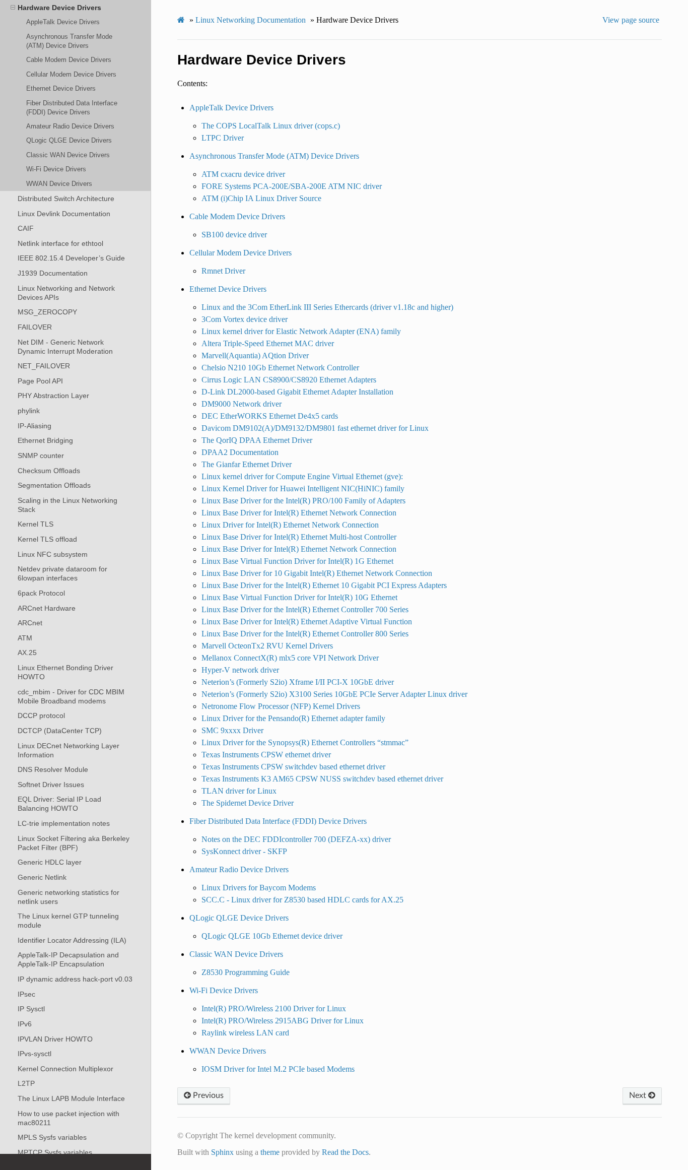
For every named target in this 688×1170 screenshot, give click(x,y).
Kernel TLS (35, 524)
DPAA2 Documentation (240, 452)
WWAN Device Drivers (59, 183)
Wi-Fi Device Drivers (56, 169)
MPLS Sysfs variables (52, 1137)
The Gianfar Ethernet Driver (246, 464)
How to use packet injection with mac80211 (68, 1118)
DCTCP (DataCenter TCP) (60, 731)
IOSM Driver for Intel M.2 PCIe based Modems (278, 1069)
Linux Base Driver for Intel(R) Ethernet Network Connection (298, 512)
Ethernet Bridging (45, 440)
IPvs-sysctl (34, 1054)
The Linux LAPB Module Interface (71, 1098)
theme (270, 1152)
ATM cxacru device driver (243, 174)
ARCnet (30, 623)
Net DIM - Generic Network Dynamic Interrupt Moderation (65, 346)
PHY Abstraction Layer (53, 396)
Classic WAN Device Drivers (68, 155)
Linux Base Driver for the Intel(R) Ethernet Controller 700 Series (304, 609)
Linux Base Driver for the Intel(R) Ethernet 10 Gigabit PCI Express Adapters (324, 585)
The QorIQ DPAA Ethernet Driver (256, 440)
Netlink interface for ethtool (60, 243)
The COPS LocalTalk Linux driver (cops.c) (270, 125)
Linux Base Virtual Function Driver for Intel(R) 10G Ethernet (299, 597)
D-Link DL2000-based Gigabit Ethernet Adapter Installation (297, 391)
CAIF (26, 228)
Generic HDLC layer (50, 862)
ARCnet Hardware (47, 608)
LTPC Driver (222, 138)
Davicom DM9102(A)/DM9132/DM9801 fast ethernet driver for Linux (315, 428)
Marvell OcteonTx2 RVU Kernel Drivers (267, 645)
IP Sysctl (31, 1009)
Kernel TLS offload (47, 539)
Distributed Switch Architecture (66, 198)
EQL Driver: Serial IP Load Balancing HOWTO (59, 803)
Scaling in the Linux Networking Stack (67, 504)
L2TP (26, 1083)
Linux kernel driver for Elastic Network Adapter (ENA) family (301, 331)
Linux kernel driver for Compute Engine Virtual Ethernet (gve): (302, 476)
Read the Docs (345, 1152)
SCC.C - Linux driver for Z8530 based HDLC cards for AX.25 (302, 899)
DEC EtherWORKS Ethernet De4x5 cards (269, 416)
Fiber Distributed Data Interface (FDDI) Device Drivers (71, 107)
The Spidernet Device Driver (247, 803)
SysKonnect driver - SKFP (244, 851)
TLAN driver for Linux (239, 791)
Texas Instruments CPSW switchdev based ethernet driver (293, 766)
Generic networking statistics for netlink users (68, 896)
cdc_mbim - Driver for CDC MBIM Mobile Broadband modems (71, 696)
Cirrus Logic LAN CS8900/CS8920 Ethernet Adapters (288, 379)
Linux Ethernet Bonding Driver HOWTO (65, 672)
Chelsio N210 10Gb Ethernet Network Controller (280, 367)
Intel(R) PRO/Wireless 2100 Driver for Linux (273, 1008)
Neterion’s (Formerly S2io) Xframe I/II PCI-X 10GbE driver (297, 682)
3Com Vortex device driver (244, 319)
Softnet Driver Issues (51, 785)
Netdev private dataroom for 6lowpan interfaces (62, 573)
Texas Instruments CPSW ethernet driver (266, 754)
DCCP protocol (41, 715)
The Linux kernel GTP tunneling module (68, 920)
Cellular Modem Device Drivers (71, 74)
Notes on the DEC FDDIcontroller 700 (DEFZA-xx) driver (296, 839)
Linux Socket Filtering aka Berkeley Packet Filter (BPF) (73, 843)
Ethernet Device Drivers (61, 88)
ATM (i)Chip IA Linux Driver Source (261, 198)
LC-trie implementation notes (64, 823)
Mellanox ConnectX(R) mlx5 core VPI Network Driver (290, 658)
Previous (207, 1095)
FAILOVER (35, 327)
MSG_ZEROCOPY (47, 312)
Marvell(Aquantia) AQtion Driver (255, 355)
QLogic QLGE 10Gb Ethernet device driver (271, 936)
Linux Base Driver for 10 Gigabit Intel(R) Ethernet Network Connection (316, 573)
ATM (25, 638)
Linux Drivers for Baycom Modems (258, 887)
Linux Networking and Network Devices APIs (66, 292)
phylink (29, 411)
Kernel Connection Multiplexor (65, 1069)
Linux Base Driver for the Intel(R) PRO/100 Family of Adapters (303, 500)
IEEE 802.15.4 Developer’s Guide (71, 258)
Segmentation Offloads (54, 485)
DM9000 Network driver (241, 404)
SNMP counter (41, 455)
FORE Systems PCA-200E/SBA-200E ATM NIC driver (291, 186)
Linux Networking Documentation (250, 20)
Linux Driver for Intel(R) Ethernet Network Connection (290, 525)
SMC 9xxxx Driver (232, 730)
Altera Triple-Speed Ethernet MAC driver (267, 343)
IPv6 (25, 1024)
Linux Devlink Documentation (64, 214)
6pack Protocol (41, 593)
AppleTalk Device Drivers (63, 22)
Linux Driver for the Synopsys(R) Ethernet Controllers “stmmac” (304, 742)
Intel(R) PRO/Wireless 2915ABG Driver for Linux (282, 1020)
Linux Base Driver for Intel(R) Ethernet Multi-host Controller (298, 537)
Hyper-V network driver (240, 670)
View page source (630, 20)
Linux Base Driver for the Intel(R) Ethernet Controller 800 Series (304, 633)
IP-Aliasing (34, 426)
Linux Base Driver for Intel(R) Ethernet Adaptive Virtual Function (306, 621)
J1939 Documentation (53, 273)
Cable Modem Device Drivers (68, 59)
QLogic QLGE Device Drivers (69, 140)
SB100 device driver (234, 234)
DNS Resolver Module (53, 769)
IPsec (26, 994)
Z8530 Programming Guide (245, 972)
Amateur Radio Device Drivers (70, 126)
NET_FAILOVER (44, 366)
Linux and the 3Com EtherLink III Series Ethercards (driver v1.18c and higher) (327, 307)
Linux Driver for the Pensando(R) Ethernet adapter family (293, 718)
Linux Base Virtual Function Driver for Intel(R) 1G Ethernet (297, 561)
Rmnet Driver (223, 271)
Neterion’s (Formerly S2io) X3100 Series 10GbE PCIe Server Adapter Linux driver (334, 694)
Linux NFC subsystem (53, 554)
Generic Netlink (42, 877)
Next (638, 1095)
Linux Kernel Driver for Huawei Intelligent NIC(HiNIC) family (302, 488)
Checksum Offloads (49, 471)
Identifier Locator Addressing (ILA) (72, 940)
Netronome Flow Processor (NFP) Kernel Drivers (280, 706)
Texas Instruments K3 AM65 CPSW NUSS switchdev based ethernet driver (322, 778)
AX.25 (27, 652)
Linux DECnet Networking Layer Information (68, 750)
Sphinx (222, 1152)
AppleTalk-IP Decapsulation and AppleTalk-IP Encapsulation (68, 959)
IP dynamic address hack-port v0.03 (75, 979)
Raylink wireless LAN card (245, 1032)
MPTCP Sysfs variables (55, 1152)
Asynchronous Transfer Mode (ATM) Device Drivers (69, 41)
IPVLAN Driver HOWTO (55, 1039)
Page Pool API (40, 381)
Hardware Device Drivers (59, 8)
